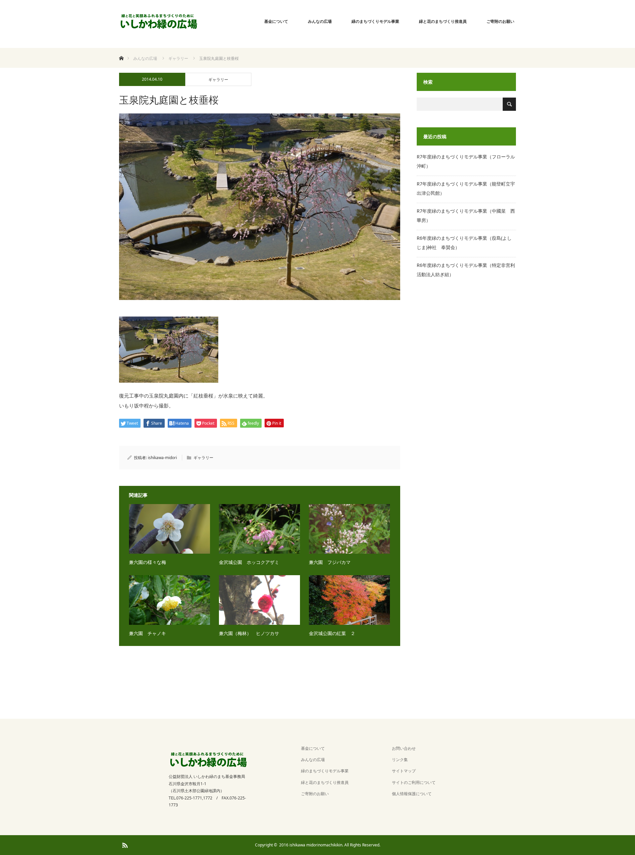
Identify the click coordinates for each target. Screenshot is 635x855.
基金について (276, 21)
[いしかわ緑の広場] (159, 21)
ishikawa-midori (162, 457)
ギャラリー (218, 79)
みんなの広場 (320, 21)
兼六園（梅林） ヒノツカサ (249, 633)
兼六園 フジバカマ (330, 562)
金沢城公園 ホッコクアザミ (249, 562)
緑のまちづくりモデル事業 (375, 21)
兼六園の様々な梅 (147, 562)
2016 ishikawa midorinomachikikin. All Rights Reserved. (329, 845)
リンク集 (400, 759)
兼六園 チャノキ (147, 633)
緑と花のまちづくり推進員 (443, 21)
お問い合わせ (404, 748)
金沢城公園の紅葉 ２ (332, 633)
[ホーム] (121, 50)
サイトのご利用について (414, 782)
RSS (124, 844)
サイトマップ (404, 771)
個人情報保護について (412, 793)
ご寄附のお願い (500, 21)
